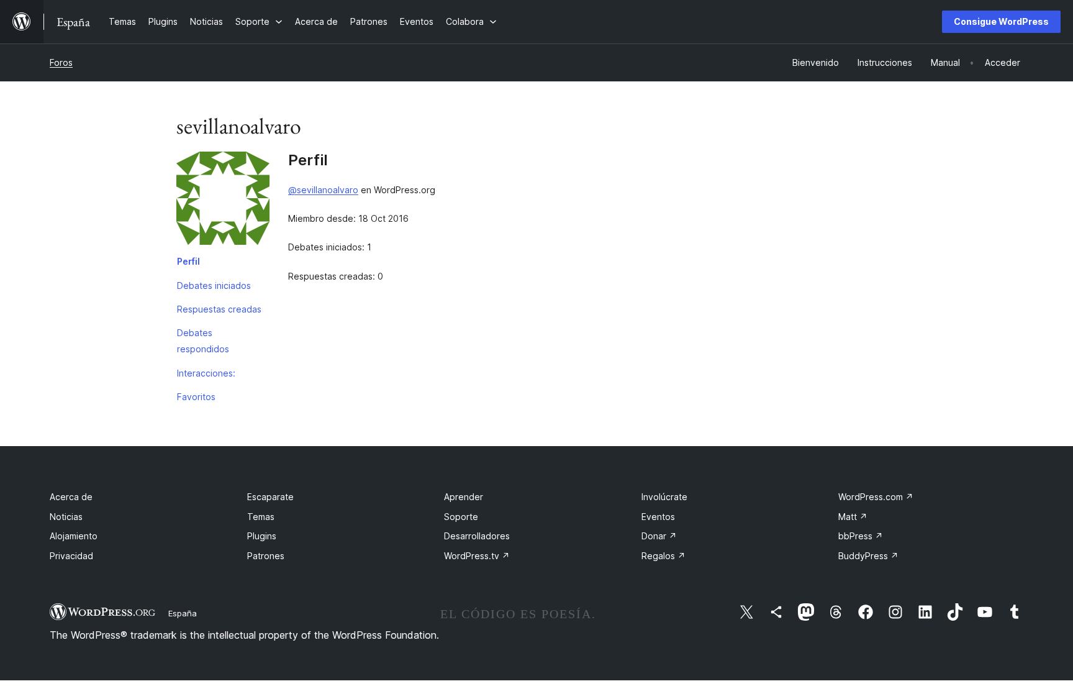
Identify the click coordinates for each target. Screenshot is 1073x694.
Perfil (188, 261)
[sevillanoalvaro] (222, 201)
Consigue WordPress (1001, 21)
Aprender (463, 496)
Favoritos (196, 396)
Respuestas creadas (219, 309)
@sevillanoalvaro (323, 190)
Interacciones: (206, 373)
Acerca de (71, 496)
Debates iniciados (214, 285)
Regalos (663, 555)
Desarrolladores (477, 536)
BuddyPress (868, 555)
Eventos (658, 516)
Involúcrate (664, 496)
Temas (260, 516)
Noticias (66, 516)
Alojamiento (73, 536)
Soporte (461, 516)
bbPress (860, 536)
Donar (659, 536)
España (182, 613)
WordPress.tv (477, 555)
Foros (61, 62)
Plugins (261, 536)
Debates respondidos (203, 340)
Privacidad (71, 555)
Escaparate (270, 496)
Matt (852, 516)
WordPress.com (875, 496)
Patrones (265, 555)
